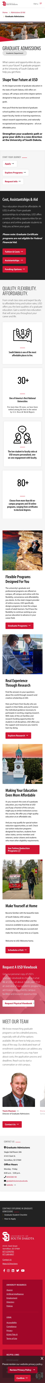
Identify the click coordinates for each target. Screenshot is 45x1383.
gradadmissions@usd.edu (17, 1181)
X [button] (42, 1358)
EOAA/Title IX (12, 1334)
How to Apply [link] (10, 1219)
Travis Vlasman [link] (9, 1111)
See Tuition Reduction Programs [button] (19, 849)
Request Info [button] (11, 181)
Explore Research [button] (16, 735)
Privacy (9, 1330)
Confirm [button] (20, 1378)
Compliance (11, 1326)
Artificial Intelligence (15, 1294)
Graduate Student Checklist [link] (15, 1215)
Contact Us (7, 1259)
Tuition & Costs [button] (12, 251)
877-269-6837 (8, 1254)
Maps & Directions (10, 1263)
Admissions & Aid (18, 12)
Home (5, 12)
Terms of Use (11, 1338)
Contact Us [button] (10, 1124)
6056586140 (11, 1177)
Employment (11, 1298)
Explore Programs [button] (14, 172)
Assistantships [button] (12, 260)
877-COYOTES (8, 1251)
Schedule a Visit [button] (16, 950)
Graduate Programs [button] (17, 625)
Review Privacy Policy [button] (20, 1369)
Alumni (9, 1290)
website (9, 1185)
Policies (9, 1306)
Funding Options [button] (13, 269)
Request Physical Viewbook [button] (18, 1003)
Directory (10, 1302)
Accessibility (11, 1322)
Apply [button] (8, 163)
